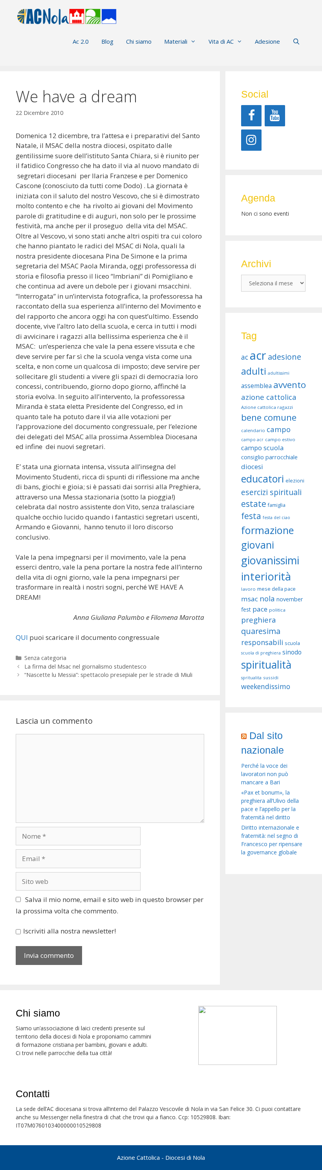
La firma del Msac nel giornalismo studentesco (85, 666)
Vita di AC (221, 41)
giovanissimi (270, 560)
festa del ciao (276, 517)
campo (279, 429)
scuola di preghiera (261, 653)
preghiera (258, 620)
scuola (292, 643)
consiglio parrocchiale (269, 457)
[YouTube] (275, 115)
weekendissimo (265, 686)
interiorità (266, 576)
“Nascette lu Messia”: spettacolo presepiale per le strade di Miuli (108, 674)
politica (277, 610)
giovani (257, 544)
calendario (253, 430)
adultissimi (278, 373)
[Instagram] (251, 140)
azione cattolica (268, 397)
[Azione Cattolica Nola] (67, 15)
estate (253, 503)
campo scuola (262, 447)
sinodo (292, 652)
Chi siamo (139, 41)
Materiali (175, 41)
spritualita (251, 677)
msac (249, 598)
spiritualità (266, 665)
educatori (262, 478)
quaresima (260, 631)
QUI (22, 637)
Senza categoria (45, 658)
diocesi (252, 466)
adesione (284, 356)
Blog (107, 41)
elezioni (294, 480)
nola (267, 598)
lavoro (248, 589)
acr (258, 355)
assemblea (256, 385)
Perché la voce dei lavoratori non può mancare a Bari (264, 774)
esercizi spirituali (271, 492)
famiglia (276, 505)
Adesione (267, 41)
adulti (253, 371)
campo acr (252, 439)
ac (244, 357)
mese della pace (276, 589)
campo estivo (280, 439)
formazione (267, 530)
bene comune (268, 417)
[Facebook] (251, 115)
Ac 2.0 (81, 41)
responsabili (262, 642)
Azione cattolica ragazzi (267, 407)
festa (251, 515)
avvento (289, 385)
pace (259, 609)
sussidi (270, 677)
